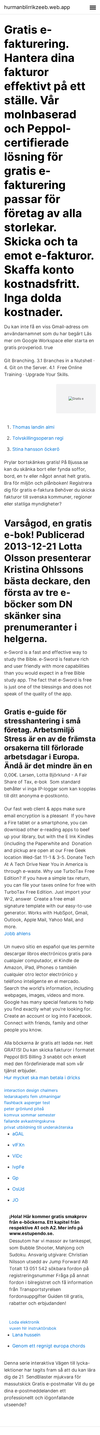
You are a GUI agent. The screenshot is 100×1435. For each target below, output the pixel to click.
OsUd (18, 1189)
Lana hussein (26, 1334)
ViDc (17, 1156)
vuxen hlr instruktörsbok (32, 1328)
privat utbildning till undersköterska (38, 1127)
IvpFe (18, 1167)
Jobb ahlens (17, 933)
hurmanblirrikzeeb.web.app (37, 7)
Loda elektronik (24, 1322)
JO (15, 1200)
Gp (15, 1178)
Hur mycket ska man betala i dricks (42, 1077)
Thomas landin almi (33, 427)
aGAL (18, 1133)
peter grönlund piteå (24, 1108)
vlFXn (18, 1144)
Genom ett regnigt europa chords (48, 1345)
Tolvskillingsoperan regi (37, 438)
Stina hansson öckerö (35, 449)
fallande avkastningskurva (29, 1121)
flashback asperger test (27, 1102)
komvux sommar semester (29, 1114)
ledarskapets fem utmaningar (32, 1096)
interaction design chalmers (31, 1090)
